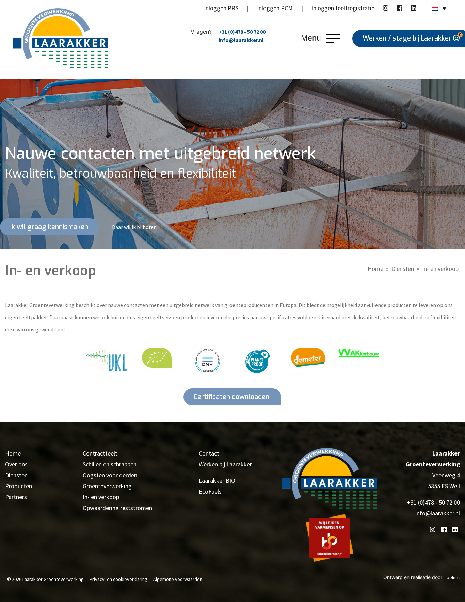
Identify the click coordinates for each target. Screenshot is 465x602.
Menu (312, 37)
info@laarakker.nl (241, 39)
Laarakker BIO (217, 480)
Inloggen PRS (221, 8)
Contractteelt (100, 453)
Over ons (16, 464)
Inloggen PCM (275, 8)
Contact (209, 453)
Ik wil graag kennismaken (49, 226)
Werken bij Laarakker (225, 464)
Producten (18, 486)
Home (375, 269)
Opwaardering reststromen (117, 508)
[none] (439, 8)
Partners (16, 497)
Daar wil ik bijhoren (134, 226)
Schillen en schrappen (110, 464)
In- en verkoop (101, 497)
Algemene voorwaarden (177, 579)
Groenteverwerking (107, 486)
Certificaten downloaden (232, 396)
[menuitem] (439, 8)
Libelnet (452, 577)
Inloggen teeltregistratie (342, 8)
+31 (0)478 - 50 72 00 (242, 31)
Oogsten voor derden (110, 475)
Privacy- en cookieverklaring (118, 579)
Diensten (402, 269)
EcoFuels (210, 491)
